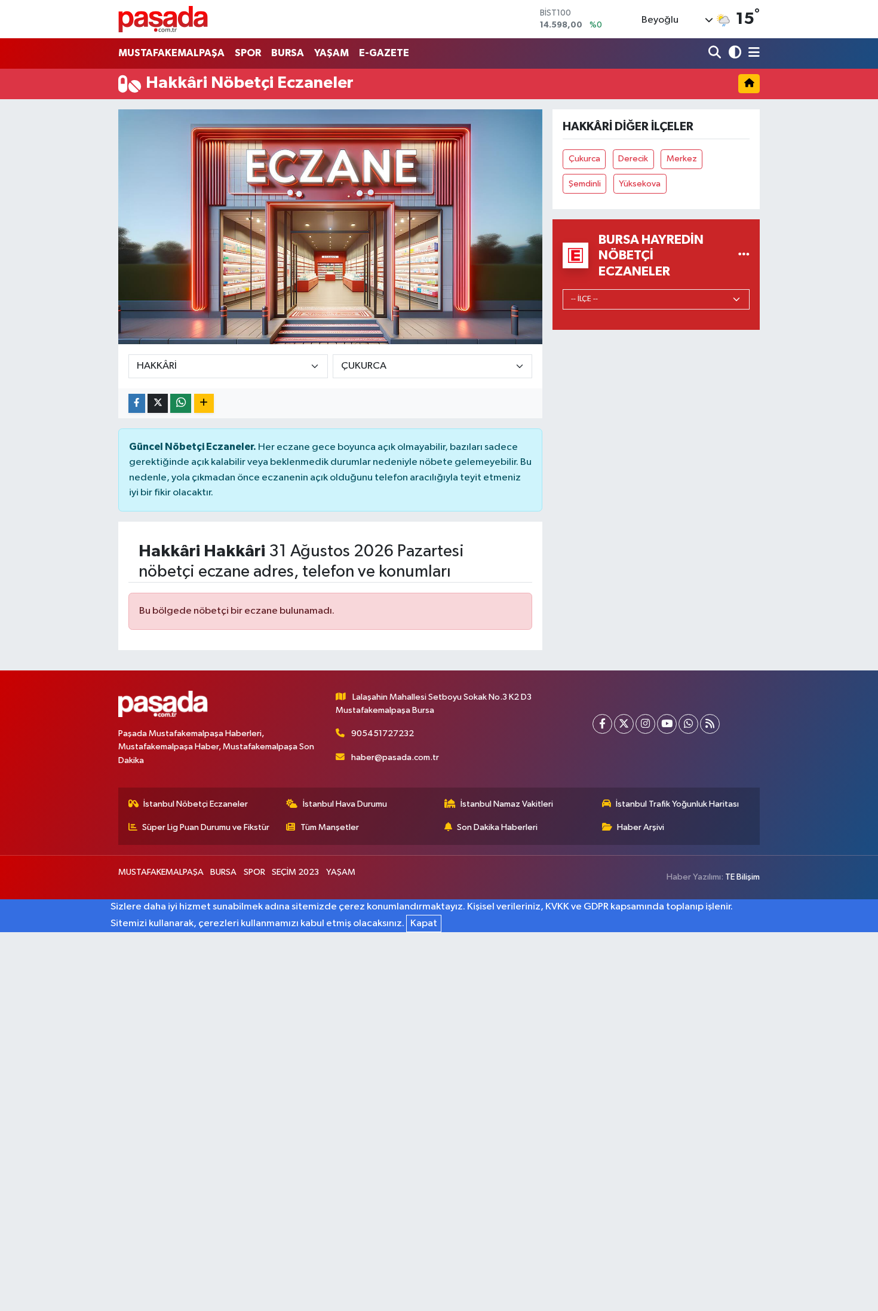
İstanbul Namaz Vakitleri (507, 804)
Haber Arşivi (640, 827)
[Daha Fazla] (204, 403)
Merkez (682, 158)
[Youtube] (667, 724)
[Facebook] (602, 724)
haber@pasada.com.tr (395, 757)
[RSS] (710, 724)
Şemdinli (585, 183)
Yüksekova (640, 183)
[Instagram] (645, 724)
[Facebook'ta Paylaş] (136, 403)
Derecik (633, 158)
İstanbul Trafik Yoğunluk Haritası (677, 804)
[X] (624, 724)
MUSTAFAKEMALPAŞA (171, 53)
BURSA (287, 53)
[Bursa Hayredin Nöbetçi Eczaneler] (744, 255)
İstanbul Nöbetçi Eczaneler (195, 804)
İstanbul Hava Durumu (345, 804)
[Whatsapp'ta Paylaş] (180, 403)
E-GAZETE (384, 53)
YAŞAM (331, 53)
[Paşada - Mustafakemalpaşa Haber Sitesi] (163, 18)
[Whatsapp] (688, 724)
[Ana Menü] (752, 53)
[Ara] (715, 53)
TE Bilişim (742, 876)
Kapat (423, 923)
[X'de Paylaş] (158, 403)
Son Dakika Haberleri (497, 827)
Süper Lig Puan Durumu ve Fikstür (205, 827)
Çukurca (584, 158)
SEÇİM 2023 (295, 872)
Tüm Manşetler (329, 827)
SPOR (248, 53)
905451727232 (382, 733)
